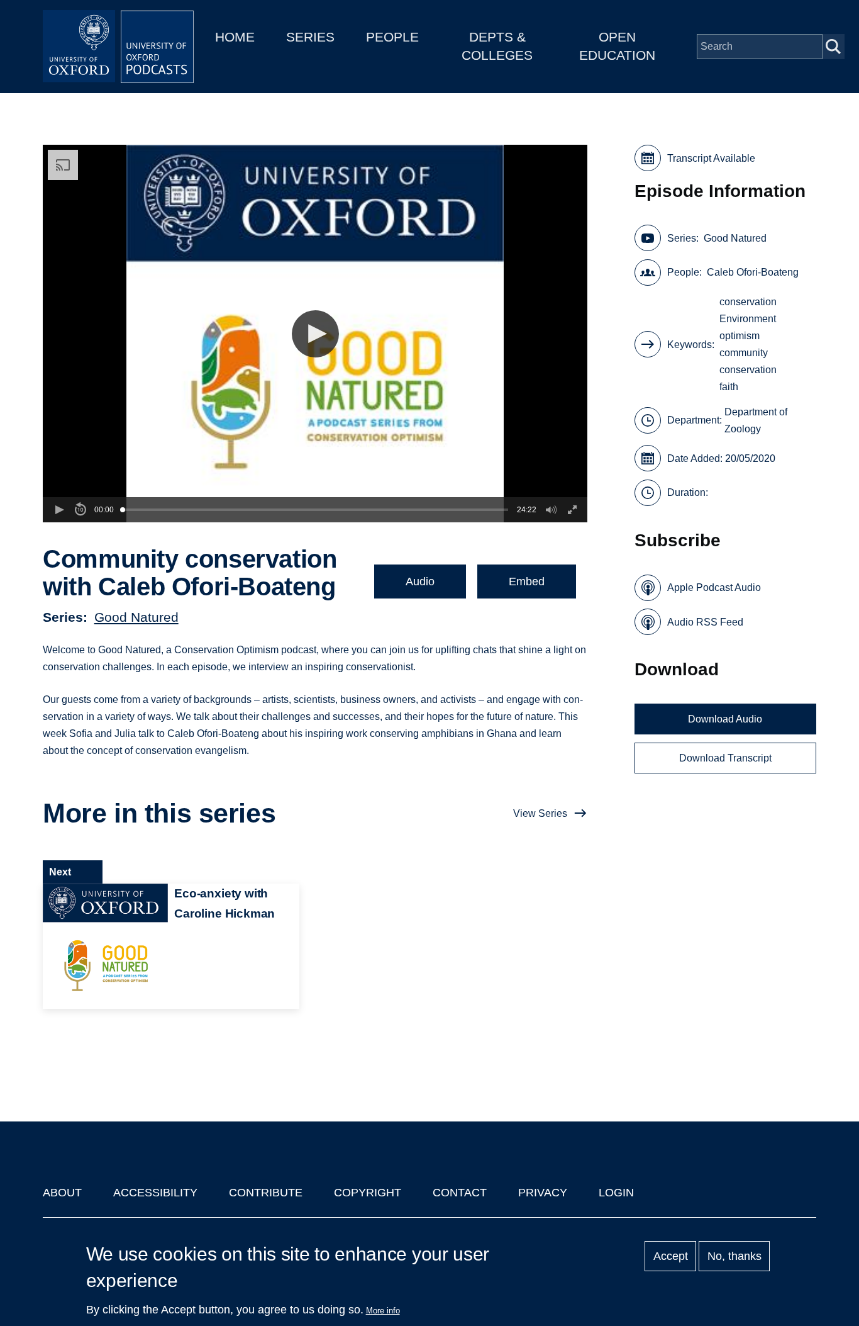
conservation (748, 301)
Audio (420, 581)
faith (728, 386)
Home (235, 37)
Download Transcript (725, 758)
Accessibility (155, 1192)
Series (310, 37)
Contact (460, 1192)
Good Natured (136, 617)
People (392, 37)
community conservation (748, 361)
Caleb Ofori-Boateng (753, 272)
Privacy (542, 1192)
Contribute (265, 1192)
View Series (540, 813)
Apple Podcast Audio (714, 587)
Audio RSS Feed (705, 622)
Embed (527, 581)
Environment (747, 318)
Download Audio (725, 719)
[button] (315, 333)
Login (616, 1192)
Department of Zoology (755, 420)
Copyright (367, 1192)
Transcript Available (711, 158)
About (62, 1192)
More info (383, 1310)
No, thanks (734, 1256)
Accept (670, 1256)
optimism (739, 335)
